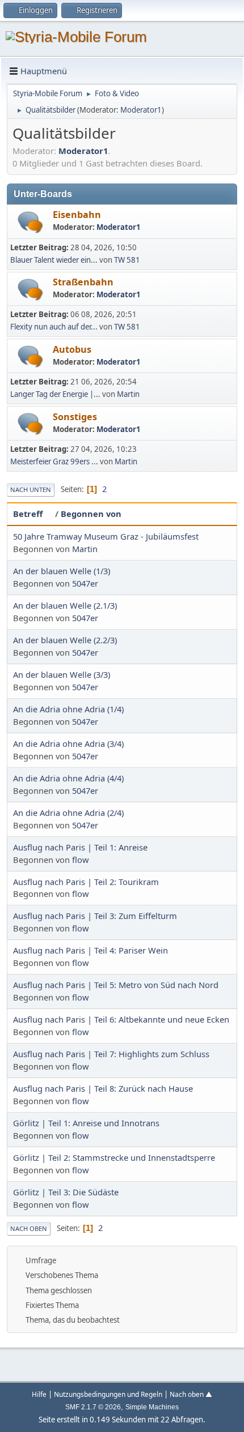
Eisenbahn (77, 214)
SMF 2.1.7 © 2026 (93, 1407)
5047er (85, 583)
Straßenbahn (83, 282)
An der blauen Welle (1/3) (61, 570)
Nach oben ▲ (191, 1394)
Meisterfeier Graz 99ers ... (54, 461)
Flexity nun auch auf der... (54, 327)
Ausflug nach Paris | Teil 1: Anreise (80, 847)
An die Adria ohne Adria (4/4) (68, 778)
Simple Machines (152, 1407)
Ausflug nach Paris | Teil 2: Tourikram (86, 881)
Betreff (28, 513)
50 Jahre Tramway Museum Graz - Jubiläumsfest (106, 536)
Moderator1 (141, 110)
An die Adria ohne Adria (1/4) (68, 709)
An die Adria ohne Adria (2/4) (68, 812)
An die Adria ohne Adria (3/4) (68, 743)
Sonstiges (75, 417)
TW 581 (127, 260)
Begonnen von (91, 513)
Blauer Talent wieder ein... (54, 260)
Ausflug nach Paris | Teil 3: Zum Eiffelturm (95, 915)
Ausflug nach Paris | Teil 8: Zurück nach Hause (103, 1088)
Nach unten (30, 489)
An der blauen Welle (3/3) (61, 674)
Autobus (72, 349)
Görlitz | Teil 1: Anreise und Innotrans (86, 1122)
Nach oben (28, 1228)
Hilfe (39, 1394)
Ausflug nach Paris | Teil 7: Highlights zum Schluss (111, 1053)
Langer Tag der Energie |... (55, 394)
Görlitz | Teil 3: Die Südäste (66, 1192)
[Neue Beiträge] (30, 222)
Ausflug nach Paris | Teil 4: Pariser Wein (90, 950)
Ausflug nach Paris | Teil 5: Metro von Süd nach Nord (115, 984)
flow (80, 859)
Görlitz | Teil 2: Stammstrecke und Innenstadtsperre (114, 1157)
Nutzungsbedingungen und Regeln (108, 1394)
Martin (128, 394)
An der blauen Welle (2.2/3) (65, 640)
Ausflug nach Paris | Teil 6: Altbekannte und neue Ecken (121, 1019)
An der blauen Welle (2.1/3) (65, 605)
